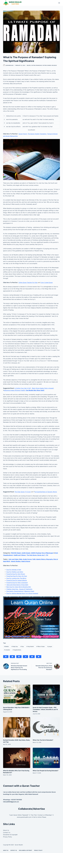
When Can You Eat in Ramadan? (43, 740)
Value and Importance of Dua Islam (17, 585)
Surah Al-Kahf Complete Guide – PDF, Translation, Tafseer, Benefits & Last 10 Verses (45, 709)
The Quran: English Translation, (37, 134)
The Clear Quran (20, 492)
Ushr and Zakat (13, 559)
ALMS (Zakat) (26, 553)
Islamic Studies (16, 561)
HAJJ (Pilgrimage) (47, 553)
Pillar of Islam (40, 646)
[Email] (38, 656)
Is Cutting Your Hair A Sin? (22, 388)
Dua (22, 646)
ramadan (7, 650)
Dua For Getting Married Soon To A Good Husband (22, 593)
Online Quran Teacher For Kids (28, 282)
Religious (54, 65)
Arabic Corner (27, 559)
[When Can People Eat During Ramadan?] (46, 758)
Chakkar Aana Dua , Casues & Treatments (19, 589)
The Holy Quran (32, 555)
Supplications (17, 650)
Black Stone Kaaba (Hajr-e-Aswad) (43, 388)
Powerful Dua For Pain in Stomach (17, 582)
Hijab (20, 559)
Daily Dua (15, 646)
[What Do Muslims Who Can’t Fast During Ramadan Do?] (16, 758)
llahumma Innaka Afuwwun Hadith (14, 390)
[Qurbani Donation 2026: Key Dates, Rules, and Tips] (16, 727)
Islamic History (41, 559)
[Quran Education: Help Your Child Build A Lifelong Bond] (16, 695)
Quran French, (23, 134)
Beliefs (29, 65)
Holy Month (30, 646)
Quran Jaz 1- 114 (42, 555)
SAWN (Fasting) (36, 553)
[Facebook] (5, 656)
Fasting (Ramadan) (36, 65)
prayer (49, 646)
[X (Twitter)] (12, 656)
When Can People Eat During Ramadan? (45, 770)
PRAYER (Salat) (16, 553)
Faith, (34, 559)
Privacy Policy (7, 837)
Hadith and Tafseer (20, 555)
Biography (49, 559)
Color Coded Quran (47, 282)
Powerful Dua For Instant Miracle (16, 580)
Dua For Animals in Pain (13, 569)
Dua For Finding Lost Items (14, 572)
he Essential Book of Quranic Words (46, 492)
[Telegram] (25, 656)
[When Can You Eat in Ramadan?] (46, 727)
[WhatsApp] (32, 656)
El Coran (28, 492)
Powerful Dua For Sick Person (15, 574)
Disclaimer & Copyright (10, 834)
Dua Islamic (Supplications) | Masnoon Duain (20, 591)
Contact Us (6, 832)
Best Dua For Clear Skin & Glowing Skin (18, 587)
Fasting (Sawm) (46, 65)
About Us (6, 830)
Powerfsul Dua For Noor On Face (16, 576)
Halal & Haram (25, 561)
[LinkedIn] (19, 656)
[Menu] (59, 3)
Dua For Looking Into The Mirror (16, 578)
